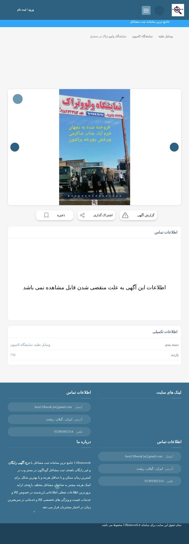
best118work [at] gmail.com (53, 407)
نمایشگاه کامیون (142, 36)
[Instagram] (176, 536)
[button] (68, 196)
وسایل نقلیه (165, 36)
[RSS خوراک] (169, 536)
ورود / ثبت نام (25, 9)
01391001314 (63, 431)
